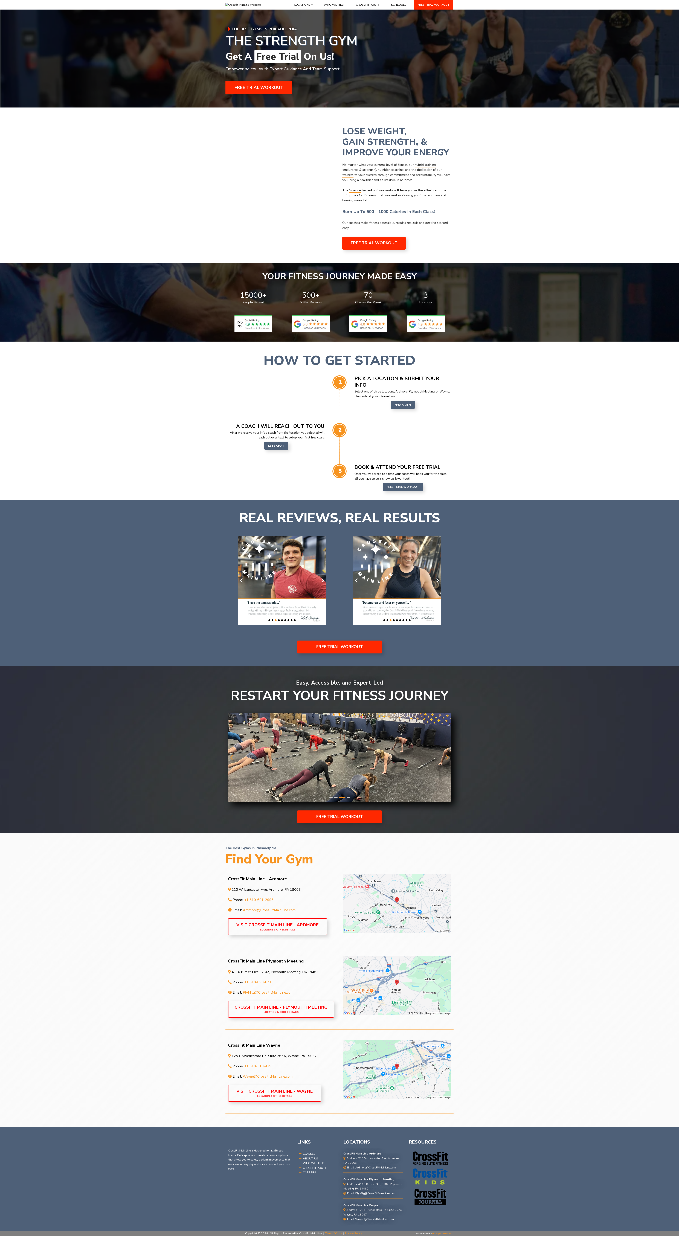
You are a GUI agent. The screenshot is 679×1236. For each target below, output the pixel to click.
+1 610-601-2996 (259, 899)
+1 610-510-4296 (259, 1066)
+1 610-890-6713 (259, 982)
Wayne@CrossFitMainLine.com (268, 1076)
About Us (310, 1159)
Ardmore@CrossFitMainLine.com (269, 910)
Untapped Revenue (441, 1233)
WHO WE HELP (334, 5)
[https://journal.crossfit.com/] (430, 1197)
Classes (309, 1154)
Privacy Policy (353, 1233)
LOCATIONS (302, 5)
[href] (397, 903)
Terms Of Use (334, 1233)
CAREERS (309, 1172)
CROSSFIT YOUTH (368, 5)
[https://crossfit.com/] (430, 1158)
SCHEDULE (398, 5)
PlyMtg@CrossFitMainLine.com (268, 992)
